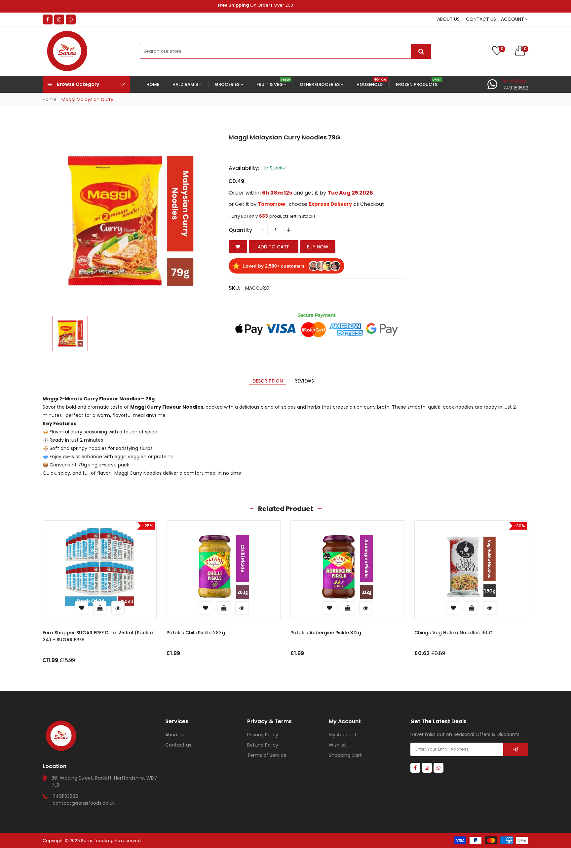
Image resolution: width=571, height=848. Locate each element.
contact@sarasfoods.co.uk (84, 803)
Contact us (481, 19)
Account (513, 19)
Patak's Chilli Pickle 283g (196, 632)
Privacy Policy (262, 734)
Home (50, 99)
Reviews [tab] (304, 381)
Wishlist (337, 745)
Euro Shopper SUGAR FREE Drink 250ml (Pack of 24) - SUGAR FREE (99, 636)
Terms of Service (266, 755)
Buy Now (317, 246)
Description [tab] (267, 381)
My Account (343, 734)
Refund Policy (262, 745)
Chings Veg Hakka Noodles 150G (453, 632)
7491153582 (65, 796)
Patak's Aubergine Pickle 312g (325, 632)
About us (448, 19)
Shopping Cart (345, 755)
